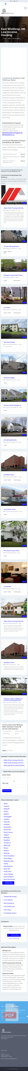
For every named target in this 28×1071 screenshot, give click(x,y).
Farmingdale (8, 816)
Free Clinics (7, 910)
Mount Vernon (8, 832)
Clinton (6, 811)
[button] (25, 8)
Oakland (6, 835)
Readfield (7, 840)
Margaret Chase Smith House (13, 275)
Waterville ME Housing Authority (14, 765)
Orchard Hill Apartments (11, 246)
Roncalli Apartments (10, 440)
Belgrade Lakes (9, 861)
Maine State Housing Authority (13, 208)
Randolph (7, 837)
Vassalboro (7, 843)
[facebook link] (7, 751)
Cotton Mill (7, 586)
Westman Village (9, 378)
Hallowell (7, 822)
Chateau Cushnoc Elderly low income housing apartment (13, 699)
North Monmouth (9, 879)
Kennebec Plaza (9, 475)
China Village (8, 858)
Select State (6, 775)
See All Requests (14, 938)
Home (5, 38)
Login (12, 1)
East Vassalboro (9, 877)
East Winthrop (16, 38)
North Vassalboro (9, 856)
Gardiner (6, 819)
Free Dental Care (9, 906)
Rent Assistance (9, 903)
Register (16, 1)
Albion (6, 803)
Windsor (6, 850)
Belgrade (7, 809)
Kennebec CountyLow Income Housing (9, 883)
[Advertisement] (14, 63)
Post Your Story (15, 935)
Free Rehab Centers (10, 913)
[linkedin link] (12, 751)
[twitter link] (10, 751)
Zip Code (5, 783)
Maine (9, 38)
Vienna (6, 863)
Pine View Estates (9, 342)
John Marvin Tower (10, 509)
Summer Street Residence (12, 405)
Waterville (7, 845)
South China (7, 871)
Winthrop (7, 853)
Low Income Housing (13, 1068)
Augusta (6, 806)
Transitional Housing (10, 896)
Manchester (7, 827)
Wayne (6, 848)
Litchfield (7, 824)
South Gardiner (8, 874)
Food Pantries (8, 900)
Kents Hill (7, 869)
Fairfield (6, 814)
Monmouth (7, 830)
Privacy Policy (4, 1038)
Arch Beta (7, 307)
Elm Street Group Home (11, 550)
